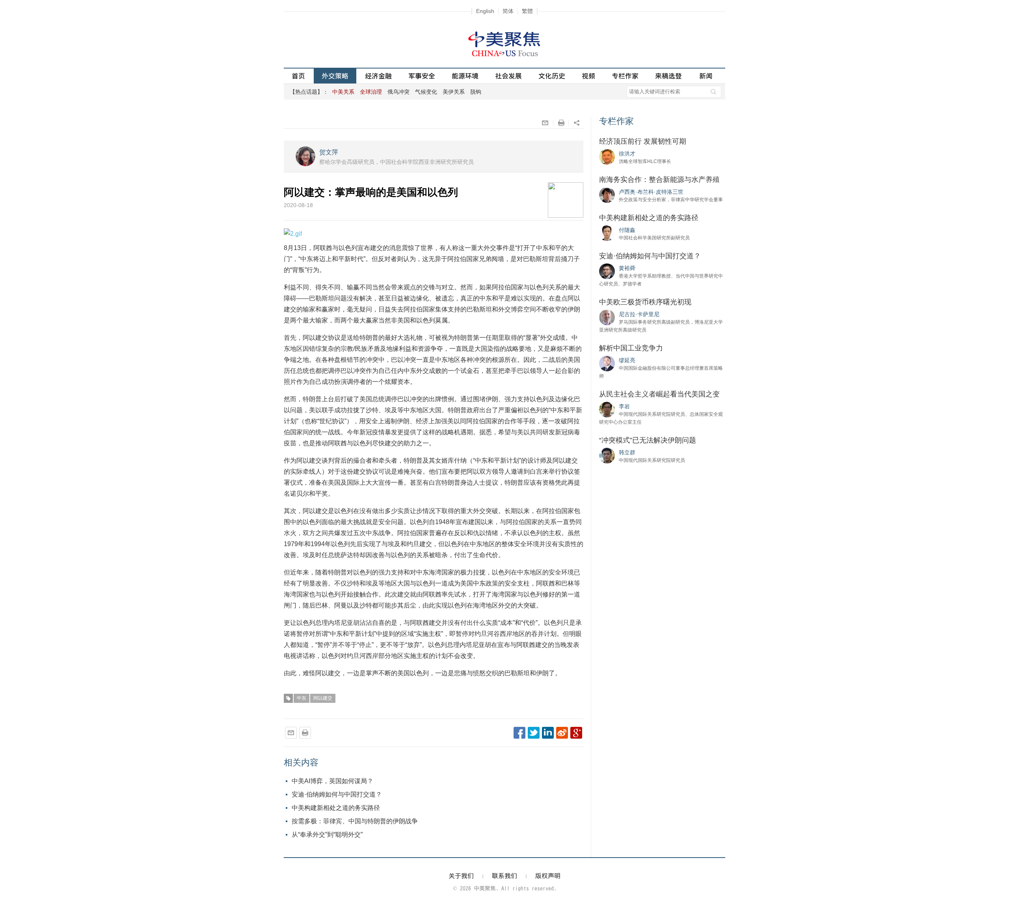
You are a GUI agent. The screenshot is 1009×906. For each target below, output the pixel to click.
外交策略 (335, 75)
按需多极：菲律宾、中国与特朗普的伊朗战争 (355, 821)
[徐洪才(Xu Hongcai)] (607, 156)
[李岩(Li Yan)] (607, 409)
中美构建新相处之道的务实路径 (336, 807)
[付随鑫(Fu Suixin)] (607, 233)
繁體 (527, 11)
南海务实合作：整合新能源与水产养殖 (659, 179)
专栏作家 (625, 75)
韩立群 (627, 452)
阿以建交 (322, 698)
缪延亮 (627, 360)
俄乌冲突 (398, 92)
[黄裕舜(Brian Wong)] (607, 271)
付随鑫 (627, 230)
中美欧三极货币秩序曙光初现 (645, 302)
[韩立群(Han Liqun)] (607, 455)
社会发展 (508, 75)
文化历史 (551, 75)
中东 (301, 698)
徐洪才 (627, 153)
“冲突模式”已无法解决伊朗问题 (647, 440)
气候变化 (426, 92)
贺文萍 (328, 152)
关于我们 (461, 876)
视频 (588, 75)
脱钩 (475, 92)
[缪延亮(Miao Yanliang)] (607, 363)
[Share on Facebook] (519, 733)
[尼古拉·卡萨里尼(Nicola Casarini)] (607, 317)
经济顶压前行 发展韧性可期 (642, 141)
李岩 (624, 406)
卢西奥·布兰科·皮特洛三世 (651, 192)
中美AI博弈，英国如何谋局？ (332, 781)
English (485, 11)
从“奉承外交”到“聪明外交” (327, 834)
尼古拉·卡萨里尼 (639, 314)
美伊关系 (454, 92)
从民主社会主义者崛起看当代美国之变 (659, 394)
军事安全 (421, 75)
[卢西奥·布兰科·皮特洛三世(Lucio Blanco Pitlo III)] (607, 194)
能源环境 (465, 75)
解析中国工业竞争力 (631, 348)
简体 (508, 11)
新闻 (706, 75)
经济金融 (378, 75)
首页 (298, 75)
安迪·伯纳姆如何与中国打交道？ (337, 794)
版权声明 (547, 876)
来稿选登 (668, 75)
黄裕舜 (627, 268)
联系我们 (504, 876)
